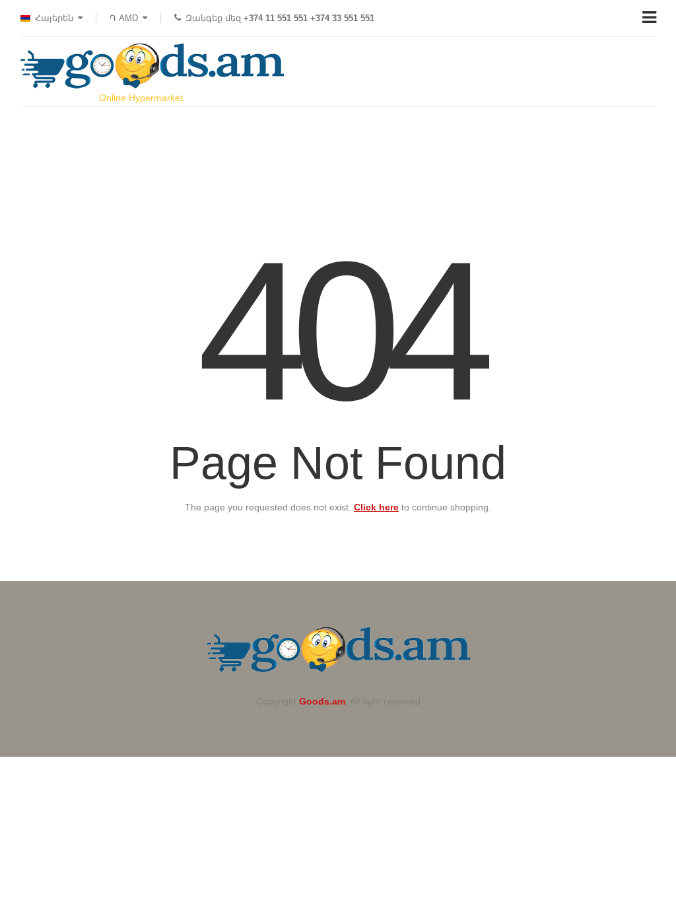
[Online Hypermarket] (152, 66)
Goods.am (322, 701)
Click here (376, 507)
